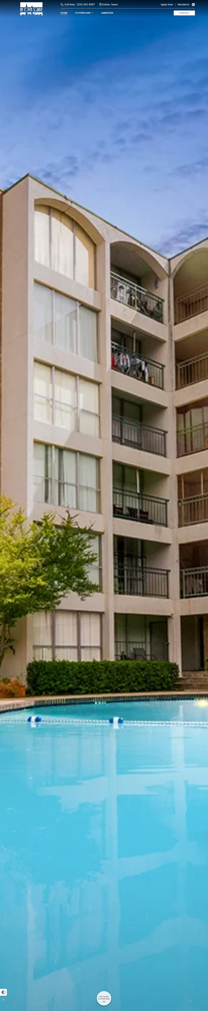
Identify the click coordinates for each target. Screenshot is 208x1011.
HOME (64, 13)
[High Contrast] (3, 992)
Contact (184, 13)
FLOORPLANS (83, 13)
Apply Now (167, 4)
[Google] (193, 4)
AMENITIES (107, 13)
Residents (183, 4)
